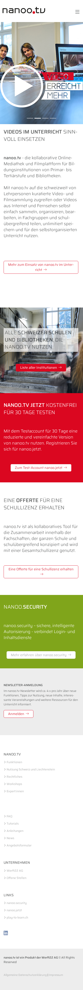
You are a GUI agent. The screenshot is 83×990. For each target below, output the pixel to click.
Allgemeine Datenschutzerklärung (25, 975)
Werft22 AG (15, 870)
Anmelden (16, 713)
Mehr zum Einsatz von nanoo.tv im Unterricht (41, 267)
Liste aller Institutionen (38, 367)
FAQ (9, 816)
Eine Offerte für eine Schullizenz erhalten (41, 569)
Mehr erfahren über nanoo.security (39, 655)
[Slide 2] (37, 118)
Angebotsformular (19, 845)
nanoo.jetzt (14, 910)
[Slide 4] (53, 118)
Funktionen (14, 762)
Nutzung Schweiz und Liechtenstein (31, 769)
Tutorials (13, 823)
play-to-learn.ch (17, 917)
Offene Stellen (16, 877)
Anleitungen (15, 830)
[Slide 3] (45, 118)
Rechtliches (14, 776)
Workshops (14, 783)
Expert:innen (15, 791)
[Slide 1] (30, 118)
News (10, 838)
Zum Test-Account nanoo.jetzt (38, 467)
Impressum (56, 975)
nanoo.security (17, 902)
